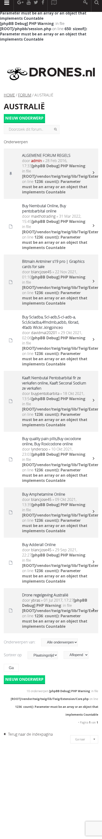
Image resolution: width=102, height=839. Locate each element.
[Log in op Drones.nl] (85, 6)
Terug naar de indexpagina (30, 734)
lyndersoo (39, 449)
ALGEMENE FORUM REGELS (46, 155)
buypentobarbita (45, 393)
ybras (35, 600)
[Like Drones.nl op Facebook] (43, 6)
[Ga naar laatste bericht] (93, 173)
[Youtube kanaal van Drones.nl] (28, 6)
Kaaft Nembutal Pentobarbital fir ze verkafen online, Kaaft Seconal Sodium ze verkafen (54, 383)
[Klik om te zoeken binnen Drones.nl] (96, 6)
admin (36, 160)
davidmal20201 (44, 332)
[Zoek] (55, 129)
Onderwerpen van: (20, 642)
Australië (24, 106)
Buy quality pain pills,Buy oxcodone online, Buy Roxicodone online (51, 441)
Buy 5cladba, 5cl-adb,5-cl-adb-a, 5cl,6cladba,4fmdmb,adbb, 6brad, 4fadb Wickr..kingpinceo (50, 322)
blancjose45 (41, 271)
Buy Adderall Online (39, 544)
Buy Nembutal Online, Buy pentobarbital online (44, 208)
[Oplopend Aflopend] (78, 655)
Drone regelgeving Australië (45, 595)
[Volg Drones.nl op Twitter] (36, 6)
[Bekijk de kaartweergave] (54, 6)
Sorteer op (13, 654)
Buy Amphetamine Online (43, 494)
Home (9, 95)
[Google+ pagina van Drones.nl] (20, 6)
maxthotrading (43, 216)
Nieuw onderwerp (24, 118)
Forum (24, 95)
